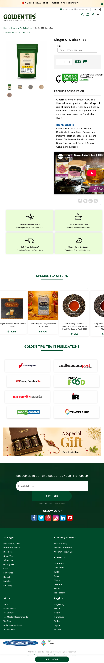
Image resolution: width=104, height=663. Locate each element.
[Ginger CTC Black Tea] (26, 61)
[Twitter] (41, 518)
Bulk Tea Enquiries (12, 625)
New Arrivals (9, 608)
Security (52, 655)
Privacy (44, 655)
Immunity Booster (12, 547)
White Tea (8, 560)
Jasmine (58, 584)
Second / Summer (63, 547)
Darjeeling (59, 604)
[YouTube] (70, 518)
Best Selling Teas (11, 543)
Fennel (57, 588)
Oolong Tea (8, 564)
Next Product (24, 33)
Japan (57, 625)
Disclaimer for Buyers (68, 655)
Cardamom (59, 563)
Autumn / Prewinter (63, 552)
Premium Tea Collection (21, 28)
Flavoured (8, 572)
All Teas (57, 629)
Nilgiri (57, 612)
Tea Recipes (59, 592)
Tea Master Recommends (15, 617)
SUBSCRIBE (52, 496)
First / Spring (60, 543)
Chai (5, 568)
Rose (56, 576)
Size (59, 46)
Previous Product (11, 33)
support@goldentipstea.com (75, 9)
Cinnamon (59, 567)
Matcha (7, 581)
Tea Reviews (9, 629)
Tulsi (56, 572)
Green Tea (8, 556)
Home (5, 28)
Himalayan (59, 617)
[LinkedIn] (63, 518)
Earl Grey (7, 585)
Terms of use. (32, 655)
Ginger (57, 580)
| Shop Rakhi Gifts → (52, 2)
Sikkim (57, 621)
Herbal (6, 577)
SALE (5, 604)
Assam (57, 608)
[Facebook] (34, 518)
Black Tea (7, 552)
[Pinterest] (48, 518)
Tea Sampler (9, 612)
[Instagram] (56, 518)
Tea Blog (7, 621)
